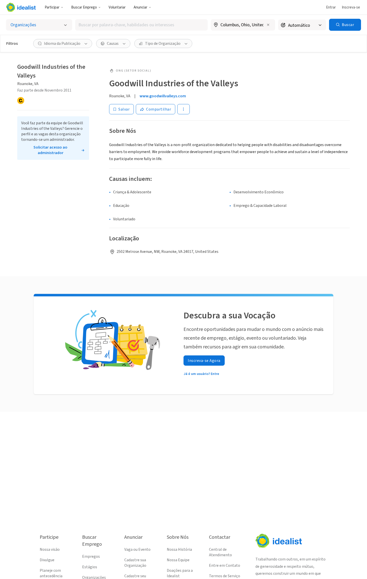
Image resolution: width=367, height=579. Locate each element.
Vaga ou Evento (137, 549)
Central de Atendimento (220, 552)
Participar (52, 7)
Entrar (331, 7)
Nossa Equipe (178, 560)
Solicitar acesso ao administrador (50, 150)
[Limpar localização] (268, 24)
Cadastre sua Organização (135, 562)
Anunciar (140, 7)
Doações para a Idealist (180, 573)
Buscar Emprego (84, 7)
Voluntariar (117, 7)
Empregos (91, 556)
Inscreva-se (351, 7)
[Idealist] (21, 7)
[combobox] (141, 25)
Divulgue (47, 560)
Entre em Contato (224, 565)
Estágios (89, 567)
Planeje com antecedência (51, 573)
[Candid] (20, 100)
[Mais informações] (243, 25)
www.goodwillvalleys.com (163, 96)
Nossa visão (50, 549)
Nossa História (179, 549)
